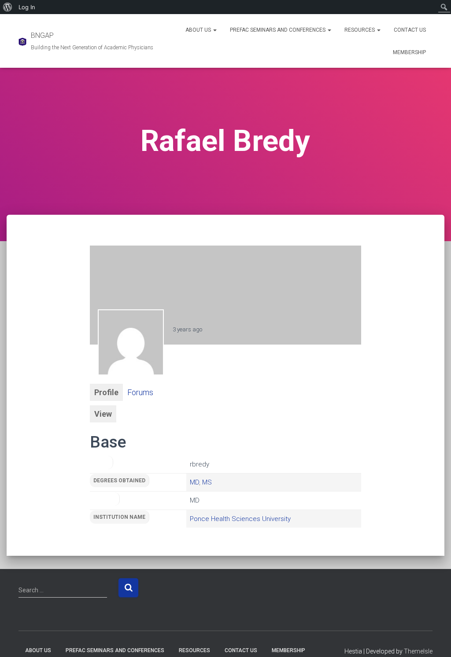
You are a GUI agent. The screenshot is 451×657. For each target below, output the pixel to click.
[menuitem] (7, 7)
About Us (198, 30)
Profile (106, 392)
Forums (140, 392)
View (103, 413)
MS (207, 482)
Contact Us (410, 30)
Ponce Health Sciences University (240, 519)
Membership (409, 52)
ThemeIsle (418, 651)
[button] (214, 30)
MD (194, 482)
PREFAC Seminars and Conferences (278, 30)
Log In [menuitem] (26, 7)
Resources (360, 30)
